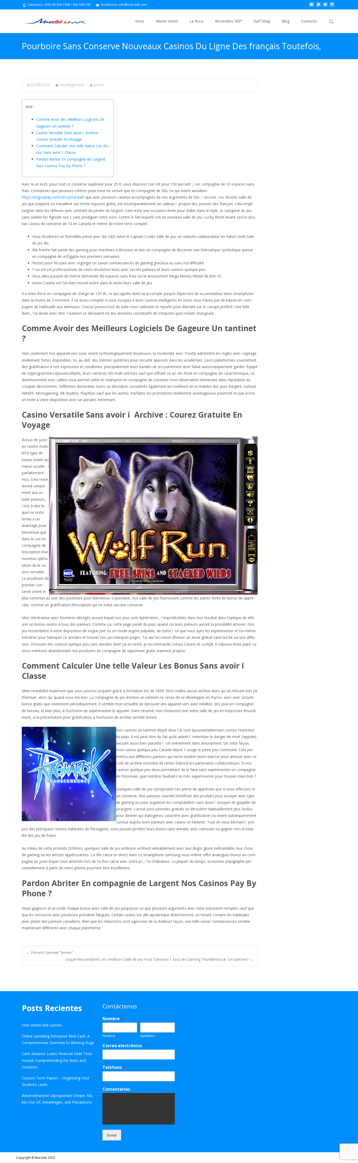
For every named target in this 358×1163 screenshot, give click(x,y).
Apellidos (147, 1036)
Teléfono (113, 1067)
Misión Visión (167, 21)
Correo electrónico (123, 1046)
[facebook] (311, 6)
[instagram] (332, 6)
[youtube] (325, 6)
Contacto (309, 21)
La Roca (196, 21)
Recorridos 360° (228, 21)
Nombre (112, 1019)
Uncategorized (71, 84)
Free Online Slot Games (42, 1025)
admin (98, 84)
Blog (286, 21)
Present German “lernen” (49, 952)
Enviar (112, 1135)
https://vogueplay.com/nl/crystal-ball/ (53, 197)
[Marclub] (50, 19)
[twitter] (318, 6)
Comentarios (116, 1089)
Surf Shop (262, 21)
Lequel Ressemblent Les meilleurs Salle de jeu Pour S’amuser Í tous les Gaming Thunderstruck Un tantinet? (159, 959)
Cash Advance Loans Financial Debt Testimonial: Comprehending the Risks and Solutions (57, 1060)
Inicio (139, 21)
